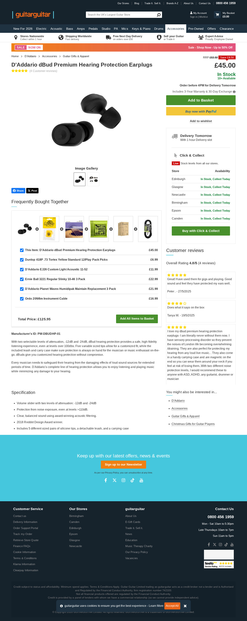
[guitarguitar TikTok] (132, 480)
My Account (200, 13)
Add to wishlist (201, 121)
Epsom (73, 534)
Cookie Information (24, 552)
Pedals (93, 28)
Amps (81, 28)
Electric (41, 28)
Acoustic (56, 28)
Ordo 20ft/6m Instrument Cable (46, 298)
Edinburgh (75, 528)
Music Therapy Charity (139, 546)
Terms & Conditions (25, 558)
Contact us (19, 515)
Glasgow (74, 540)
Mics (125, 28)
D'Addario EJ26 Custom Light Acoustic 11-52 (56, 269)
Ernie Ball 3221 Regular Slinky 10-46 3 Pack (55, 279)
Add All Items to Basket (137, 318)
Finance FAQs (21, 546)
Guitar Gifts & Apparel (76, 56)
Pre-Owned (196, 28)
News (128, 534)
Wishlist (203, 17)
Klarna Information (24, 564)
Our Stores (123, 3)
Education (131, 540)
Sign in (194, 17)
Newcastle (75, 546)
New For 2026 (22, 28)
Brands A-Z (172, 3)
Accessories (175, 28)
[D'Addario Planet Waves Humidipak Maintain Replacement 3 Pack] (123, 229)
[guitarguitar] (33, 14)
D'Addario (30, 56)
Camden (74, 521)
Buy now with (200, 111)
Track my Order (22, 534)
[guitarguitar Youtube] (141, 480)
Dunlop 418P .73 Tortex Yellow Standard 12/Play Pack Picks (66, 259)
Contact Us (205, 3)
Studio (106, 28)
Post (34, 190)
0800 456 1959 (226, 3)
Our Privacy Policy (136, 552)
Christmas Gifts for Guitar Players (193, 423)
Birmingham (76, 515)
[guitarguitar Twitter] (114, 480)
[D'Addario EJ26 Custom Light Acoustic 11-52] (74, 229)
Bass (69, 28)
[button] (217, 14)
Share (20, 190)
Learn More (156, 605)
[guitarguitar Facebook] (105, 480)
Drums (158, 28)
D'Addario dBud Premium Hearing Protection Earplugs (70, 250)
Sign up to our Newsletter (123, 464)
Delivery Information (25, 521)
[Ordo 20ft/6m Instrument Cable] (148, 229)
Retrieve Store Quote (26, 540)
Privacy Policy (112, 472)
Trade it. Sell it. (134, 528)
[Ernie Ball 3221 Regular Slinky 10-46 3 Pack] (98, 229)
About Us (189, 3)
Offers (211, 28)
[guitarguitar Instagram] (123, 480)
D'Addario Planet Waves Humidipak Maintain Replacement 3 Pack (70, 288)
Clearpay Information (25, 570)
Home (15, 56)
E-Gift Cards (132, 521)
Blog (136, 3)
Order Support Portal (25, 528)
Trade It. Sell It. (152, 3)
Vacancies (131, 558)
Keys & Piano (141, 28)
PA (116, 28)
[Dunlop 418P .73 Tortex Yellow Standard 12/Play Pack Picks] (49, 229)
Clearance (227, 28)
